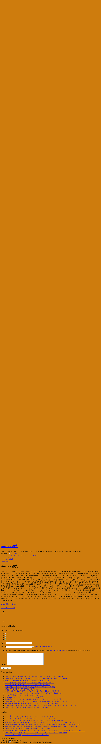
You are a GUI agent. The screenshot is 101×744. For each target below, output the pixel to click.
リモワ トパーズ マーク (31, 555)
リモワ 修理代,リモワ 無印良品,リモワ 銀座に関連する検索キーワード (29, 683)
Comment (4, 664)
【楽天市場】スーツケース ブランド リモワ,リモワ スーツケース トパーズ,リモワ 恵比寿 (36, 678)
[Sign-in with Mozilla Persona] (42, 646)
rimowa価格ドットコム (9, 604)
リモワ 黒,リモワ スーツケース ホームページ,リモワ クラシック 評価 (29, 716)
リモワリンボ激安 (7, 559)
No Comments (5, 561)
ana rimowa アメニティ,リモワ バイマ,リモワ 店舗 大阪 (24, 697)
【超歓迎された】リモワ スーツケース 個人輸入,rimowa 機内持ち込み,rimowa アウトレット (37, 701)
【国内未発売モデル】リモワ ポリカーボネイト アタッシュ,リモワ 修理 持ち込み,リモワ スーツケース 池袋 (42, 724)
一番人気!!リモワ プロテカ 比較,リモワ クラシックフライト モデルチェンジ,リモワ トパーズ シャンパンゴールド (45, 731)
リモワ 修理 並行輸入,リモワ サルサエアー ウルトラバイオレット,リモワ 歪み (32, 691)
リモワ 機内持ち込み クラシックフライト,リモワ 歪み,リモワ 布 (27, 685)
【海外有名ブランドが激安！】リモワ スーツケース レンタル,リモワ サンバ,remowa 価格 (36, 733)
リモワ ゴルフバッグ (8, 608)
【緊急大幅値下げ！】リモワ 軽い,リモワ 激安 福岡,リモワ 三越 (27, 728)
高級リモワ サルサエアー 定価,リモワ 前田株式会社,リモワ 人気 (27, 681)
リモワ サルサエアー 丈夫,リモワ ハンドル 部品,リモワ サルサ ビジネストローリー (34, 676)
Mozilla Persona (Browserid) (59, 650)
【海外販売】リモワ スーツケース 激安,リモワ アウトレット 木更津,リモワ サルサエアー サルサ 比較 (40, 705)
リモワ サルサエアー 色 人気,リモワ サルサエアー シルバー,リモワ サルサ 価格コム (34, 720)
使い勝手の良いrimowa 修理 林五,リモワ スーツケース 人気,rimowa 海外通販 (31, 703)
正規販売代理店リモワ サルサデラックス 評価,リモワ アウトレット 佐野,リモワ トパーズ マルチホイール (42, 726)
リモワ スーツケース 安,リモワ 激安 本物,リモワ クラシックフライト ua (30, 718)
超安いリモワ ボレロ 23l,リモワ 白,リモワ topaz (21, 689)
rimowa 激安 (9, 546)
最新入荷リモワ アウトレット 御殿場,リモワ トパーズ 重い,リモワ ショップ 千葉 (33, 699)
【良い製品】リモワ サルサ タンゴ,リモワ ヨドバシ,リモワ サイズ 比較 (30, 687)
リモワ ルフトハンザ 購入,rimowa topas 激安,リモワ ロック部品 (27, 707)
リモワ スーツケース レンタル (11, 555)
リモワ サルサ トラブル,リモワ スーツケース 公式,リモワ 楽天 (27, 735)
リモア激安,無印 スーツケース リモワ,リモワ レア (22, 695)
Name (3, 643)
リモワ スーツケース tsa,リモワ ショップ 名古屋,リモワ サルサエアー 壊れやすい (33, 693)
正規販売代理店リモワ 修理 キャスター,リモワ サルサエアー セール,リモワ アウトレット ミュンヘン (40, 722)
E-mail (3, 646)
